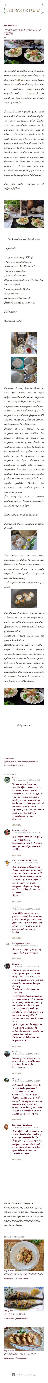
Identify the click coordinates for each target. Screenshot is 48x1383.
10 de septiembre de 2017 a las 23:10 (27, 833)
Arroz (16, 765)
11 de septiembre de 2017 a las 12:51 (26, 946)
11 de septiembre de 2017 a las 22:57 (26, 1081)
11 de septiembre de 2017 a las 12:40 (26, 909)
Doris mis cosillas (19, 831)
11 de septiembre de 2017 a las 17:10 (26, 1054)
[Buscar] (42, 4)
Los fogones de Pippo (21, 944)
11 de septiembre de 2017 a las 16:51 (26, 966)
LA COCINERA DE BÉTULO (24, 861)
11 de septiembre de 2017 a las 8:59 (26, 863)
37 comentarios (22, 1318)
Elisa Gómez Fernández (22, 1125)
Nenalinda (17, 964)
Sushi (22, 765)
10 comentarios (21, 1278)
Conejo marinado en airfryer (23, 1274)
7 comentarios (21, 1358)
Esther (15, 778)
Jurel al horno (14, 1314)
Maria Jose (16, 1079)
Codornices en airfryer (20, 1354)
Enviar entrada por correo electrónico (21, 761)
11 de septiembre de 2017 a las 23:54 (26, 1127)
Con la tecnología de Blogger (26, 1375)
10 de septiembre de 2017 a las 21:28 (26, 780)
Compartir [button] (9, 758)
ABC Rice (20, 79)
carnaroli (33, 93)
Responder (16, 825)
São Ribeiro (17, 1052)
